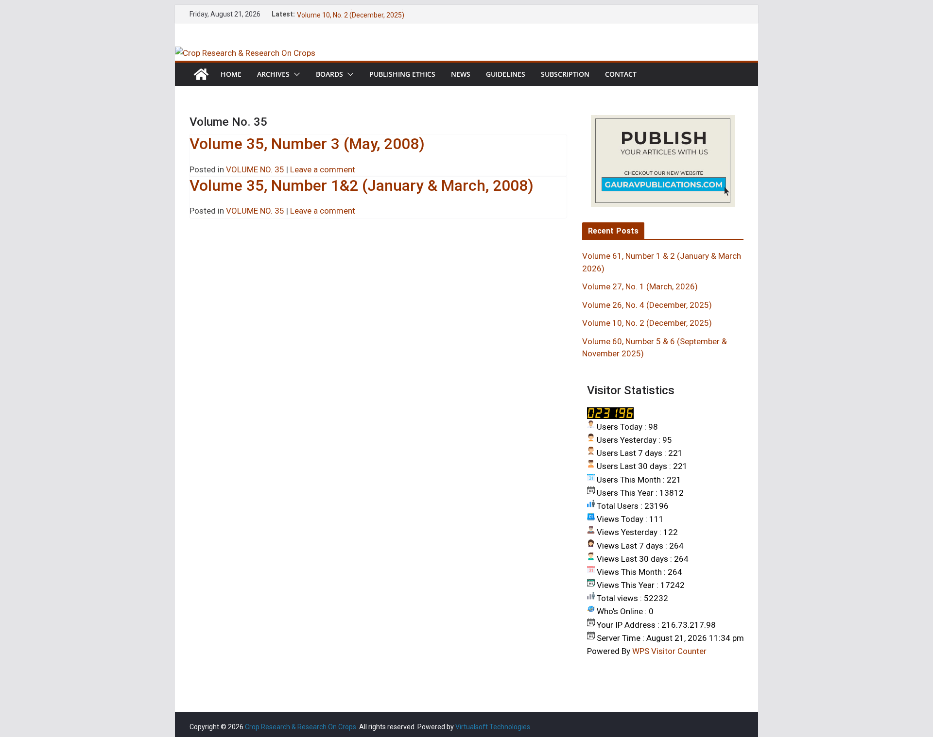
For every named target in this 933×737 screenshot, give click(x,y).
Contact (621, 74)
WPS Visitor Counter (669, 651)
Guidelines (505, 74)
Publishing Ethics (402, 74)
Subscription (565, 74)
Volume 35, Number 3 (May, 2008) (307, 143)
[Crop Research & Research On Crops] (245, 53)
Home (231, 74)
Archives (273, 74)
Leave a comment (322, 169)
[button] (295, 74)
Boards (329, 74)
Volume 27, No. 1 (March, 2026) (640, 286)
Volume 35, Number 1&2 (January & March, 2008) (362, 185)
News (460, 74)
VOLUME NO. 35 (255, 169)
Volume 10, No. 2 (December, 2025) (647, 323)
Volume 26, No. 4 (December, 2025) (350, 11)
